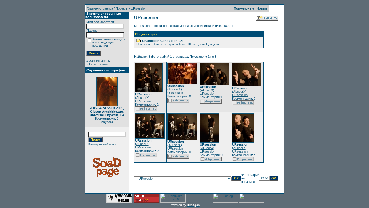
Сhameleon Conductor (159, 40)
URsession (143, 101)
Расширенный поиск (102, 144)
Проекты (122, 8)
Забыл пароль (99, 60)
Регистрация (98, 64)
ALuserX (142, 97)
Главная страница (100, 8)
